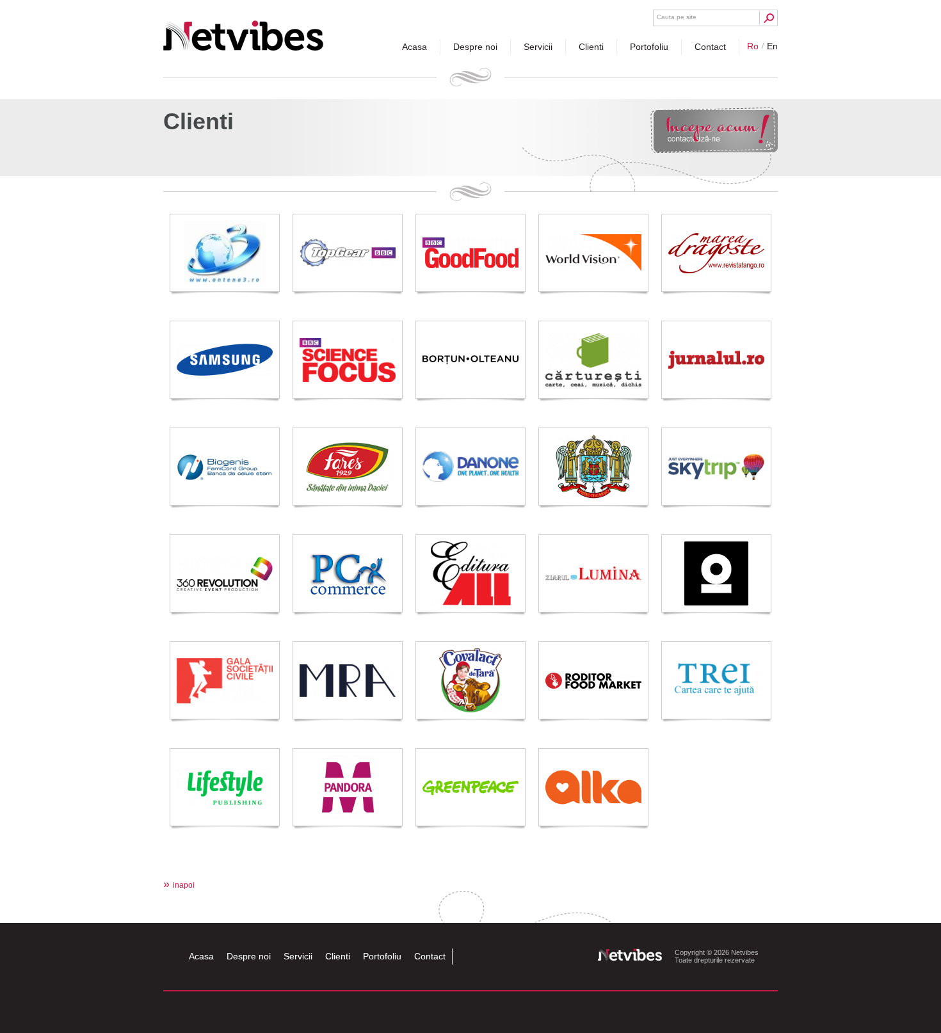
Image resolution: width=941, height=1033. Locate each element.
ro (753, 46)
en (772, 46)
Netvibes (243, 30)
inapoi (179, 885)
